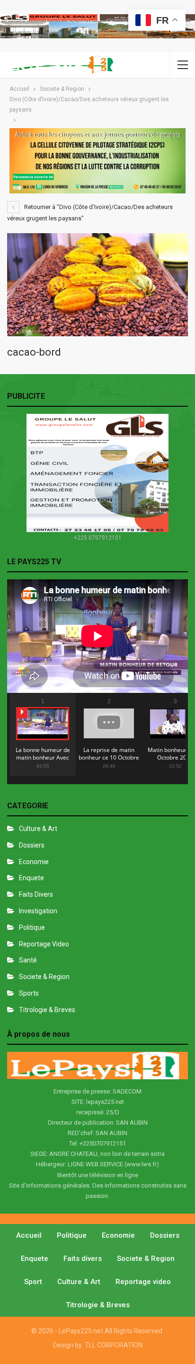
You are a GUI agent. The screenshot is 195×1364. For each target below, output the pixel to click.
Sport (33, 1281)
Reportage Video (44, 944)
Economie (34, 862)
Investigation (38, 911)
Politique (32, 927)
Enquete (31, 878)
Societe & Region (44, 976)
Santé (28, 960)
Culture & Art (38, 828)
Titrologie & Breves (47, 1010)
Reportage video (143, 1281)
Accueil (29, 1235)
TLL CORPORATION (113, 1345)
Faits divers (36, 894)
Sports (29, 993)
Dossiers (31, 845)
